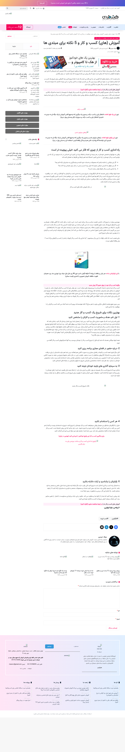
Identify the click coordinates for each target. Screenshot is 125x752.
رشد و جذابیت (84, 27)
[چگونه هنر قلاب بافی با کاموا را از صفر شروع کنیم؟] (33, 76)
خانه (117, 34)
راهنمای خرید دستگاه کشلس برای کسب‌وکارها (18, 55)
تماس (62, 27)
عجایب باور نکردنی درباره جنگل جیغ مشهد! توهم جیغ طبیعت (31, 197)
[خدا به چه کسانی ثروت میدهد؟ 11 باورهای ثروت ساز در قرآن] (81, 562)
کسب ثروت (103, 518)
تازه (31, 46)
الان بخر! (42, 3)
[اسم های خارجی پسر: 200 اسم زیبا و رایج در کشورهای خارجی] (13, 188)
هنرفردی (99, 667)
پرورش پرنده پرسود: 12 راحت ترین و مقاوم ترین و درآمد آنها (108, 572)
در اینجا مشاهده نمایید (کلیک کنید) (91, 89)
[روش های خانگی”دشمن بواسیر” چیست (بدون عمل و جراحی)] (13, 146)
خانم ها (102, 27)
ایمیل (118, 619)
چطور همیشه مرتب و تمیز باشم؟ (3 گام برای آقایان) (32, 154)
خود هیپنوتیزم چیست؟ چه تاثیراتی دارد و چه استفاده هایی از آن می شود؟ (14, 177)
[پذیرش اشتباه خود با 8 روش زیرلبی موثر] (31, 167)
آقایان (109, 27)
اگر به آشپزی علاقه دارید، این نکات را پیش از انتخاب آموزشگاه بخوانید (17, 89)
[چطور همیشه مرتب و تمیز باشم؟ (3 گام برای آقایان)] (31, 146)
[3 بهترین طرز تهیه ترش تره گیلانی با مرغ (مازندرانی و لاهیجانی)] (33, 66)
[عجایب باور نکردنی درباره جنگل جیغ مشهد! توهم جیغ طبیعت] (31, 188)
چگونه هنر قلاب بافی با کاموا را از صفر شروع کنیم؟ (17, 75)
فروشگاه (28, 27)
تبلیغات (73, 27)
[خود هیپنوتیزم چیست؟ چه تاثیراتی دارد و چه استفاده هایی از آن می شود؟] (13, 168)
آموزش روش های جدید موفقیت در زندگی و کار (90, 34)
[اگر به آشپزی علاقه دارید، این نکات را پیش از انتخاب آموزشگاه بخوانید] (33, 92)
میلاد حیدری (113, 48)
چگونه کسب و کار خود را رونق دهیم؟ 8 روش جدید (104, 285)
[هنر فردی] (110, 17)
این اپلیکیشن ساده (112, 273)
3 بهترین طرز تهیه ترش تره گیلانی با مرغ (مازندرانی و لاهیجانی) (17, 63)
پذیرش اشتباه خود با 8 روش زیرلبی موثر (31, 175)
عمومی (94, 27)
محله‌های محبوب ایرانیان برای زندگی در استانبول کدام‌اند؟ (16, 101)
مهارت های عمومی (109, 34)
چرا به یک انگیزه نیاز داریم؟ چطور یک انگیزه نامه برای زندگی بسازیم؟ (55, 572)
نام (118, 611)
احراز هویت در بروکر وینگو (32, 83)
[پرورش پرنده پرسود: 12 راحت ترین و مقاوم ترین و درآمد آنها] (108, 562)
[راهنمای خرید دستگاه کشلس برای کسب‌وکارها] (33, 56)
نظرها (14, 46)
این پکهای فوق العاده (108, 137)
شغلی (116, 27)
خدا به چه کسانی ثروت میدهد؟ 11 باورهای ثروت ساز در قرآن (81, 572)
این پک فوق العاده (110, 114)
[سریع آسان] (81, 68)
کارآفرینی (114, 518)
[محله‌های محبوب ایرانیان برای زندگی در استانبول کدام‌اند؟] (33, 102)
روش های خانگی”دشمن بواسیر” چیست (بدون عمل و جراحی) (13, 155)
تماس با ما (23, 668)
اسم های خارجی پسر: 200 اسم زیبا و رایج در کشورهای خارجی (13, 197)
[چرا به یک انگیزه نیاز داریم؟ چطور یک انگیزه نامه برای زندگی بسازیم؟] (55, 562)
